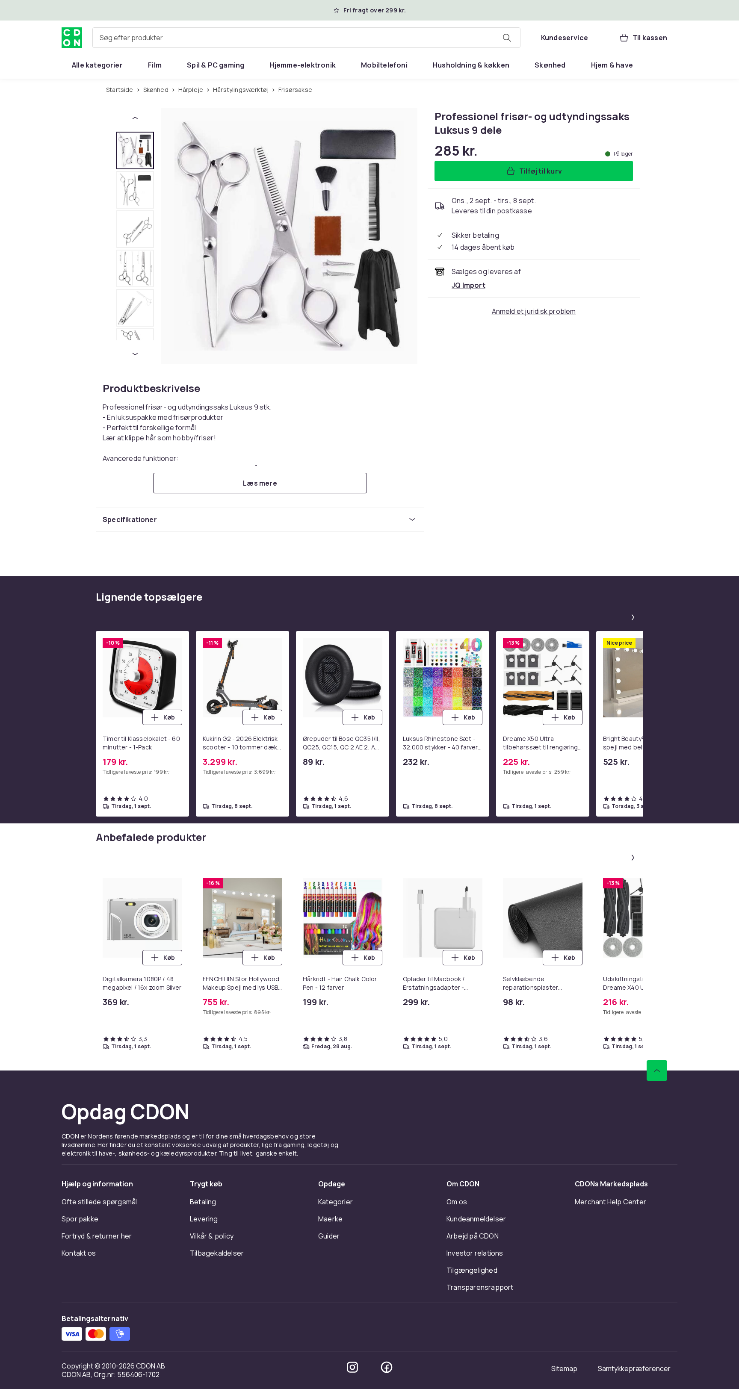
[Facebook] (386, 1367)
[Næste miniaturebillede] (135, 354)
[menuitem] (97, 65)
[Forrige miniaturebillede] (135, 118)
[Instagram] (352, 1367)
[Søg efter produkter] (507, 37)
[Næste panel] (633, 617)
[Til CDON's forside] (72, 37)
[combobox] (306, 37)
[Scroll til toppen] (657, 1070)
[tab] (135, 150)
